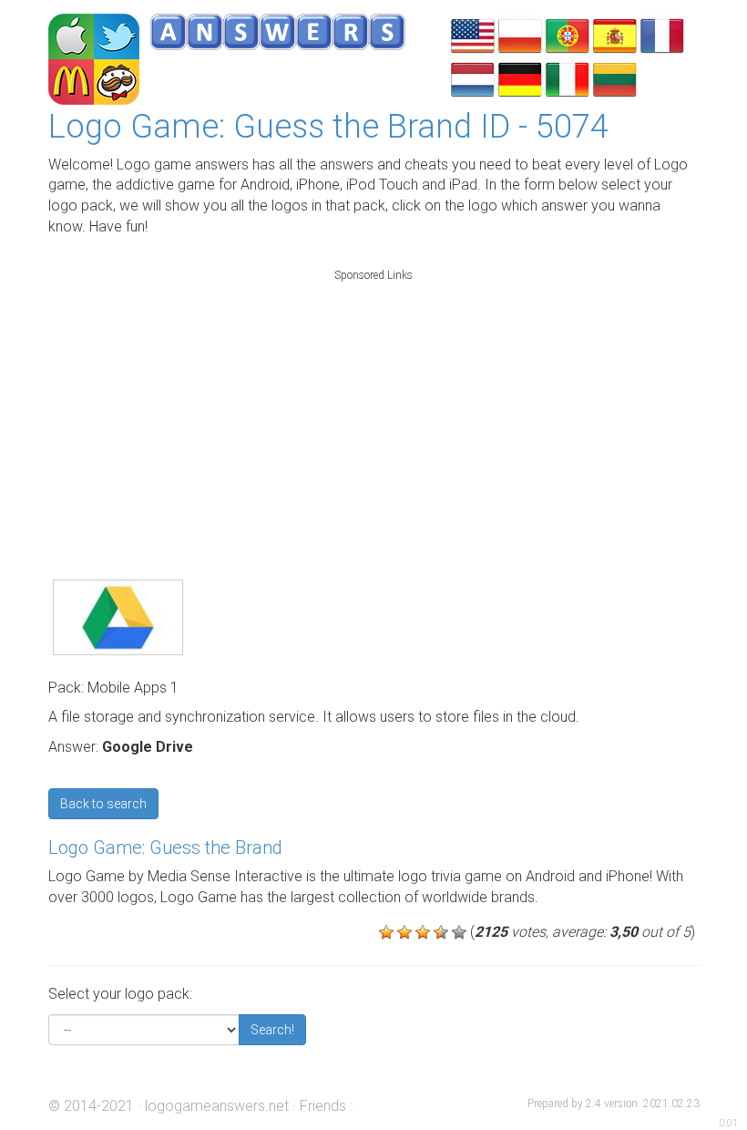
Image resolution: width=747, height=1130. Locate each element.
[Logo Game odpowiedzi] (520, 34)
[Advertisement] (373, 405)
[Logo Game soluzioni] (567, 78)
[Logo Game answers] (473, 34)
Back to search (103, 803)
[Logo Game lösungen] (520, 78)
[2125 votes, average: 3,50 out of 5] (386, 932)
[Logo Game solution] (662, 34)
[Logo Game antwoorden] (473, 78)
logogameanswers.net (217, 1106)
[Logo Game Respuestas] (615, 34)
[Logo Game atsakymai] (615, 78)
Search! (272, 1029)
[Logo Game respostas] (567, 34)
